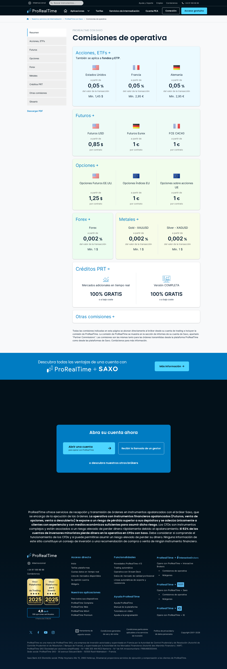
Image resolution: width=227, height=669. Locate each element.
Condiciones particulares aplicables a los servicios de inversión (137, 632)
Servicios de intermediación (124, 11)
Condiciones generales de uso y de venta (110, 632)
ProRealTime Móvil (80, 611)
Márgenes (167, 575)
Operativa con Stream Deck (127, 571)
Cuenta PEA (152, 11)
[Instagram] (53, 632)
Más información (171, 366)
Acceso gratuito (194, 10)
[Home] (42, 555)
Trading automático (123, 567)
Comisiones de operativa (174, 571)
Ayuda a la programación (126, 615)
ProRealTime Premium (81, 615)
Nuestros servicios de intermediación (47, 19)
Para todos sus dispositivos (84, 598)
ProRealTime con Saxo (74, 19)
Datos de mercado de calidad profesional (134, 576)
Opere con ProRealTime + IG (171, 615)
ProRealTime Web (79, 607)
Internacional (39, 3)
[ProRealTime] (44, 10)
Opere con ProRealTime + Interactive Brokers (175, 565)
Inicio (73, 563)
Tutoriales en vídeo (123, 611)
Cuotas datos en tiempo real (85, 571)
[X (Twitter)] (31, 632)
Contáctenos (171, 3)
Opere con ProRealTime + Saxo (172, 590)
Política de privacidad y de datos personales (164, 632)
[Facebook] (38, 632)
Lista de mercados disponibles (86, 576)
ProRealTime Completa (82, 603)
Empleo (159, 3)
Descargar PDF (35, 111)
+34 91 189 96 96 (35, 569)
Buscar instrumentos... (65, 3)
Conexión (171, 10)
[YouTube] (45, 632)
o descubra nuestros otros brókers (113, 463)
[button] (88, 11)
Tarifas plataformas (80, 567)
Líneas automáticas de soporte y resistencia (130, 581)
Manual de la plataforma (125, 607)
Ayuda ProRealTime (123, 603)
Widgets (75, 584)
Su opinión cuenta (80, 580)
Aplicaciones (77, 11)
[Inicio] (65, 11)
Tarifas (99, 11)
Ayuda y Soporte (146, 3)
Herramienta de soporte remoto (85, 633)
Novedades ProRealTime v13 (128, 563)
